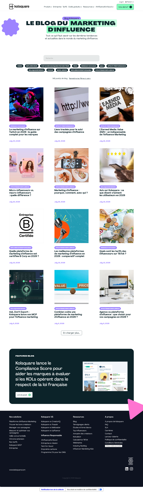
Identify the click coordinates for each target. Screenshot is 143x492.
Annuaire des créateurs (82, 434)
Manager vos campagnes (19, 427)
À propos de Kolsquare (114, 421)
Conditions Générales (114, 443)
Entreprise (13, 448)
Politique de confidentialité (115, 440)
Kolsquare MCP (15, 445)
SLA (106, 427)
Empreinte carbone (49, 449)
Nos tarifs (13, 442)
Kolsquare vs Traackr (49, 424)
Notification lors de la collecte (52, 489)
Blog (75, 421)
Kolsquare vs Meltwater (50, 427)
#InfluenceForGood (49, 440)
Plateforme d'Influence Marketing (22, 421)
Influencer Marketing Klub (83, 449)
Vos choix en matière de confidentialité (82, 489)
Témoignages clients (81, 424)
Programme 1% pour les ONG (53, 452)
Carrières (109, 430)
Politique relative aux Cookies (113, 446)
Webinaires (77, 443)
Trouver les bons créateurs (20, 424)
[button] (129, 2)
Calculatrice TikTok (80, 440)
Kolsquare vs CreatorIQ (50, 421)
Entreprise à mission (49, 443)
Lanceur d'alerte (111, 437)
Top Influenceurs (79, 431)
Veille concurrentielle (17, 436)
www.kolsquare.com (17, 470)
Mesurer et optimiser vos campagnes (19, 432)
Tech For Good (47, 446)
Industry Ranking (80, 446)
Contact (108, 434)
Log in (121, 2)
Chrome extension (16, 439)
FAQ (106, 424)
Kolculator (77, 437)
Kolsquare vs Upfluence (50, 431)
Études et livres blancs (82, 427)
